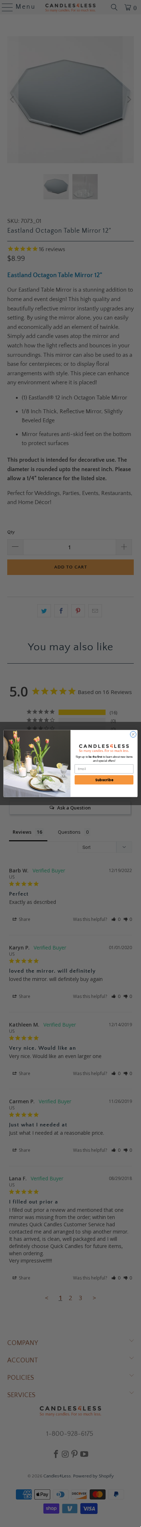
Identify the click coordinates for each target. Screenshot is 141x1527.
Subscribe (104, 780)
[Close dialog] (133, 734)
